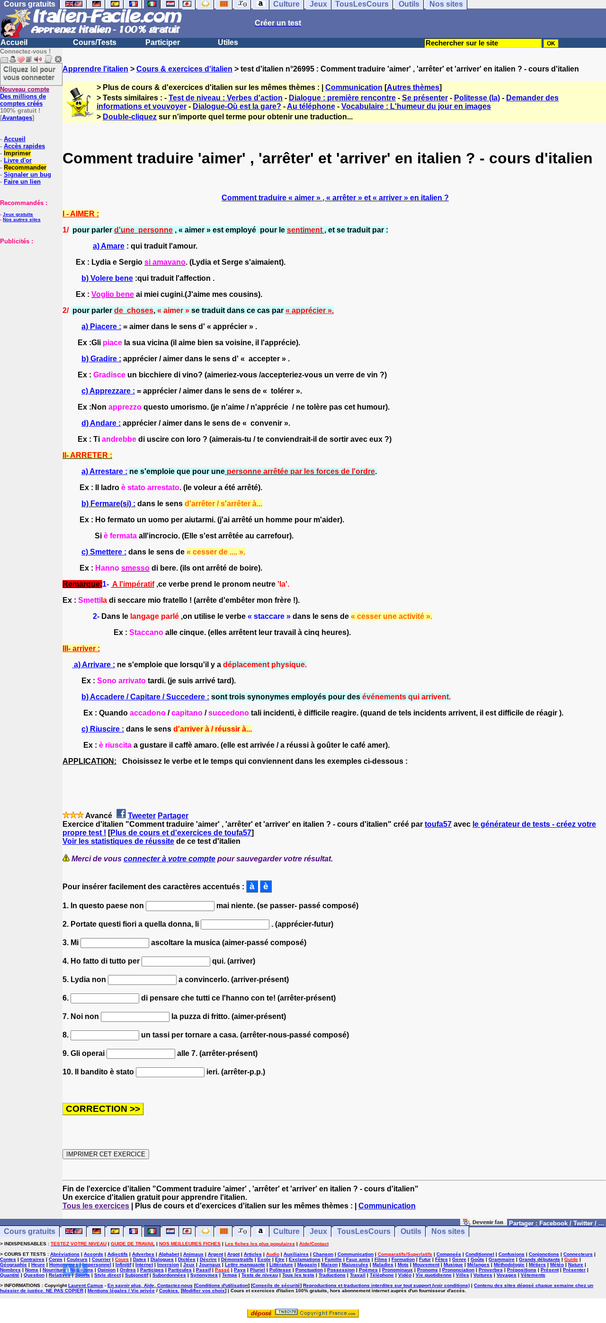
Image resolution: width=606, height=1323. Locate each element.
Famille (333, 1259)
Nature (575, 1264)
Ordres (128, 1269)
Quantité (9, 1275)
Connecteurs (578, 1254)
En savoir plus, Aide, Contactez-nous (150, 1285)
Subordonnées (169, 1275)
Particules (180, 1269)
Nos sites (448, 1231)
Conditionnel (479, 1254)
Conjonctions (544, 1254)
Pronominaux (397, 1269)
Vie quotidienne (434, 1275)
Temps (229, 1275)
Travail (357, 1275)
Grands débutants (539, 1259)
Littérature (281, 1264)
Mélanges (478, 1264)
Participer (162, 42)
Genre (459, 1259)
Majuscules (355, 1264)
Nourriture (54, 1269)
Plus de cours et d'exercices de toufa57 (180, 833)
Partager (173, 816)
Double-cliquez (130, 117)
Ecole (264, 1259)
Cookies (168, 1290)
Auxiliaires (296, 1254)
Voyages (507, 1275)
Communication (354, 87)
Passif (203, 1269)
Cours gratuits (29, 1231)
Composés (449, 1254)
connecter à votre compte (169, 859)
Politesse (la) (477, 98)
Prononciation (458, 1269)
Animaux (193, 1254)
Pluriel (257, 1269)
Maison (329, 1264)
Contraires (32, 1259)
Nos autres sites (22, 219)
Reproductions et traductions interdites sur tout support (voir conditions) (386, 1285)
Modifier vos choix (203, 1290)
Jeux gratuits (18, 214)
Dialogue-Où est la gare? (237, 106)
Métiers (537, 1264)
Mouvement (426, 1264)
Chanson (323, 1254)
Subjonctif (136, 1275)
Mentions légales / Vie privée (121, 1290)
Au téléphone (311, 106)
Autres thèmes (413, 87)
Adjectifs (117, 1254)
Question (34, 1275)
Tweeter (142, 816)
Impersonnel (96, 1264)
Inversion (168, 1264)
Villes (462, 1275)
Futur (425, 1259)
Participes (152, 1269)
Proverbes (491, 1269)
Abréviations (65, 1254)
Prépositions (521, 1269)
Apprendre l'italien (95, 69)
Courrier (101, 1259)
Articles (253, 1254)
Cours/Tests (94, 42)
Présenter (574, 1269)
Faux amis (358, 1259)
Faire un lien (22, 181)
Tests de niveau (259, 1275)
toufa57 (438, 824)
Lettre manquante (245, 1264)
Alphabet (169, 1254)
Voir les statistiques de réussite (118, 841)
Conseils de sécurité (276, 1285)
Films (380, 1259)
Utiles (228, 42)
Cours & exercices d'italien (184, 69)
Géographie (13, 1264)
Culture (286, 1231)
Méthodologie (509, 1264)
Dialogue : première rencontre (342, 98)
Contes (8, 1259)
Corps (55, 1259)
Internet (144, 1264)
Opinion (107, 1269)
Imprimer (17, 153)
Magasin (307, 1264)
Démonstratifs (237, 1259)
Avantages (17, 117)
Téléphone (382, 1275)
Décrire (208, 1259)
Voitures (482, 1275)
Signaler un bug (27, 174)
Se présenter (425, 98)
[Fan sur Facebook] (483, 1223)
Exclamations (305, 1259)
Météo (557, 1264)
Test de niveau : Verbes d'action (226, 98)
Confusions (512, 1254)
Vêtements (533, 1275)
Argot (233, 1254)
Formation (403, 1259)
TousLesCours (364, 1231)
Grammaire (502, 1259)
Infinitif (123, 1264)
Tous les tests (298, 1275)
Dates (139, 1259)
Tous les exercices (95, 1206)
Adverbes (143, 1254)
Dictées (187, 1259)
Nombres (10, 1269)
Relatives (60, 1275)
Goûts (477, 1259)
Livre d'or (18, 160)
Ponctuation (309, 1269)
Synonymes (204, 1275)
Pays (240, 1269)
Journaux (210, 1264)
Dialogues (162, 1259)
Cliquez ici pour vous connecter (29, 73)
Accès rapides (24, 146)
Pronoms (427, 1269)
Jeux (318, 1231)
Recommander (25, 167)
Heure (38, 1264)
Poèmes (368, 1269)
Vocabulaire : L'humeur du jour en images (416, 106)
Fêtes (441, 1259)
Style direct (107, 1275)
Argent (215, 1254)
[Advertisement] (28, 292)
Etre (280, 1259)
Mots (403, 1264)
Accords (93, 1254)
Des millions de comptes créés (24, 96)
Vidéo (404, 1275)
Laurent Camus (85, 1285)
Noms (31, 1269)
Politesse (280, 1269)
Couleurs (77, 1259)
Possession (341, 1269)
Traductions (332, 1275)
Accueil (13, 42)
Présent (550, 1269)
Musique (453, 1264)
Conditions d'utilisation (222, 1285)
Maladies (383, 1264)
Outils (411, 1231)
